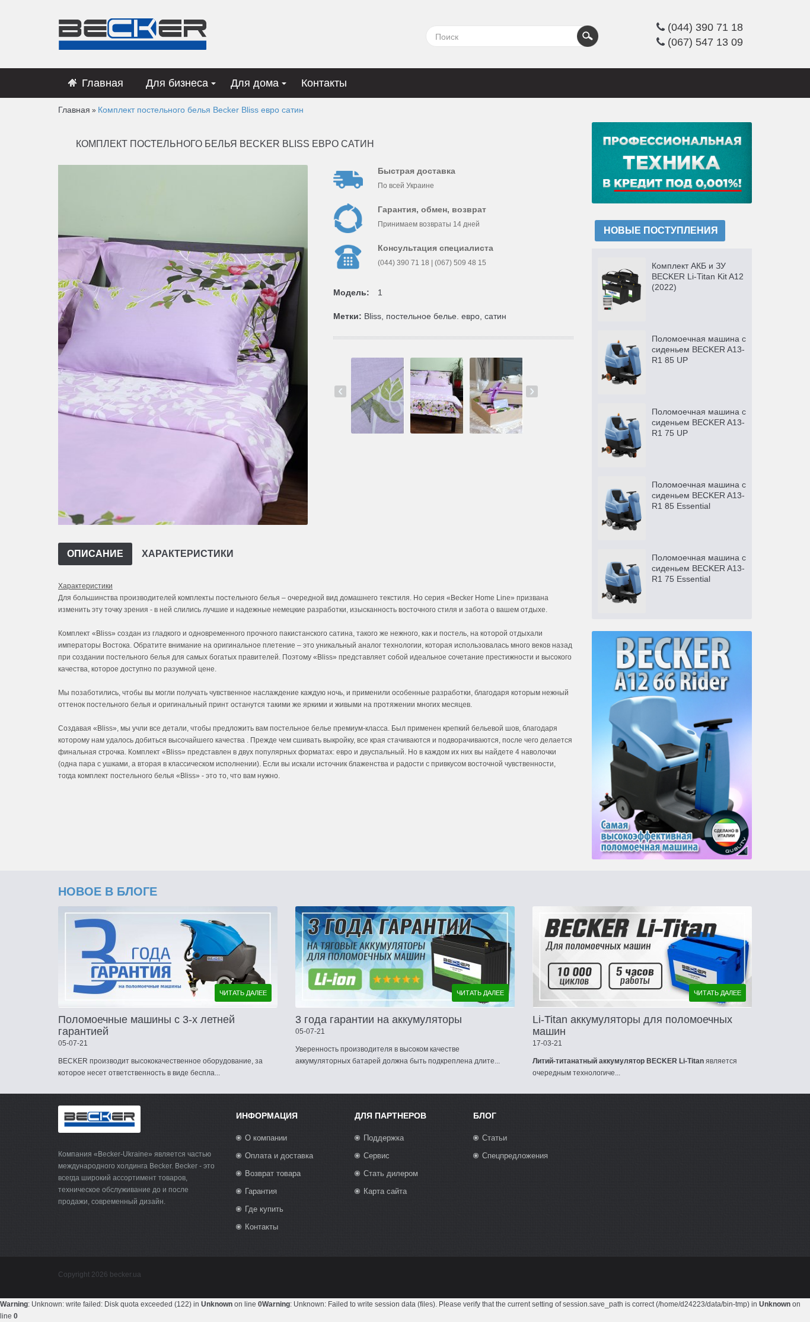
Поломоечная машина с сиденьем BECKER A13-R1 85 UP (699, 349)
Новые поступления (661, 230)
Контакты (261, 1226)
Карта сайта (385, 1191)
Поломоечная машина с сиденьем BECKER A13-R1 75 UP (699, 422)
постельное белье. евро (433, 316)
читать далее (243, 992)
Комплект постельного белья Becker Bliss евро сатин (201, 109)
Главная (74, 109)
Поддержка (383, 1137)
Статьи (494, 1137)
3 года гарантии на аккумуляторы (378, 1019)
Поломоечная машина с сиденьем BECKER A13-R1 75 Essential (699, 568)
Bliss (372, 316)
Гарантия (261, 1191)
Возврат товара (273, 1173)
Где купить (264, 1209)
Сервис (376, 1155)
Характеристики (188, 554)
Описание (95, 554)
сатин (495, 316)
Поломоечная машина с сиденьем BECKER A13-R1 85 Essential (699, 495)
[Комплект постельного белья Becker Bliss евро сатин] (181, 344)
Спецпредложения (515, 1155)
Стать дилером (390, 1173)
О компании (266, 1137)
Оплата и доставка (279, 1155)
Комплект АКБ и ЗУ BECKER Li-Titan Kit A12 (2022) (698, 276)
